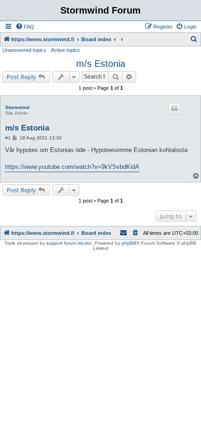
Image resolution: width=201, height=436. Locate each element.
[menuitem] (24, 26)
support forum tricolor (69, 243)
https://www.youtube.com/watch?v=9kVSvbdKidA (72, 166)
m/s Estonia (100, 63)
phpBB (129, 243)
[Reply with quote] (174, 108)
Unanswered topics (24, 50)
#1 (8, 137)
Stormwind (17, 107)
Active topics (65, 50)
